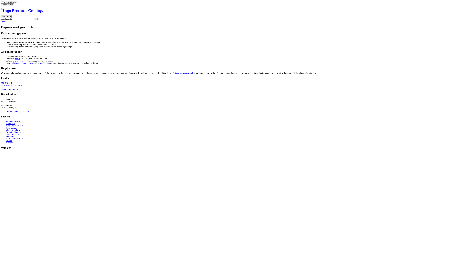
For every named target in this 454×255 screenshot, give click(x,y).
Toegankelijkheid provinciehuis (17, 111)
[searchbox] (23, 19)
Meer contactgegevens (9, 89)
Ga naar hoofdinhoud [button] (9, 2)
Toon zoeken (6, 16)
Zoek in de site (6, 19)
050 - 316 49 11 (7, 83)
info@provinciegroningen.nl (24, 63)
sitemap (17, 59)
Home (3, 21)
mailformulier (45, 63)
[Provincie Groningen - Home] (23, 10)
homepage (22, 61)
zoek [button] (36, 19)
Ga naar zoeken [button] (7, 5)
